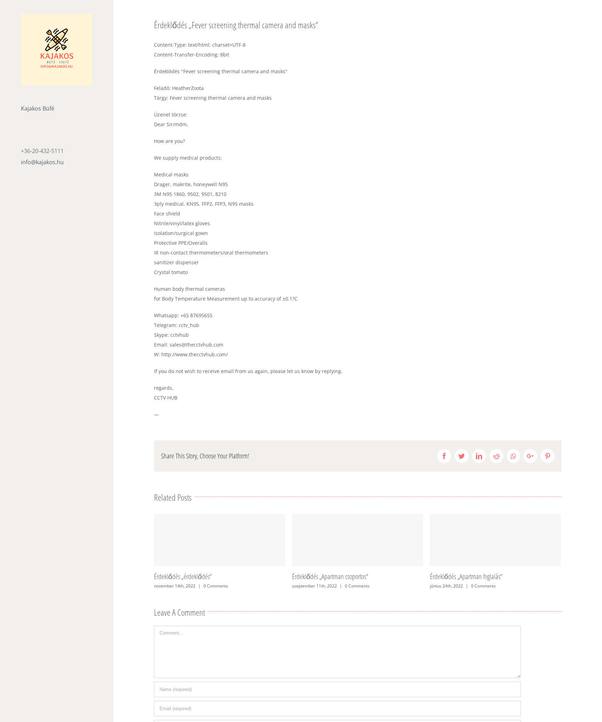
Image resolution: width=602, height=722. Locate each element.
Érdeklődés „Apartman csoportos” (330, 576)
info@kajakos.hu (42, 162)
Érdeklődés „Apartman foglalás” (466, 576)
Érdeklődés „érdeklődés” (183, 576)
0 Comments (215, 586)
